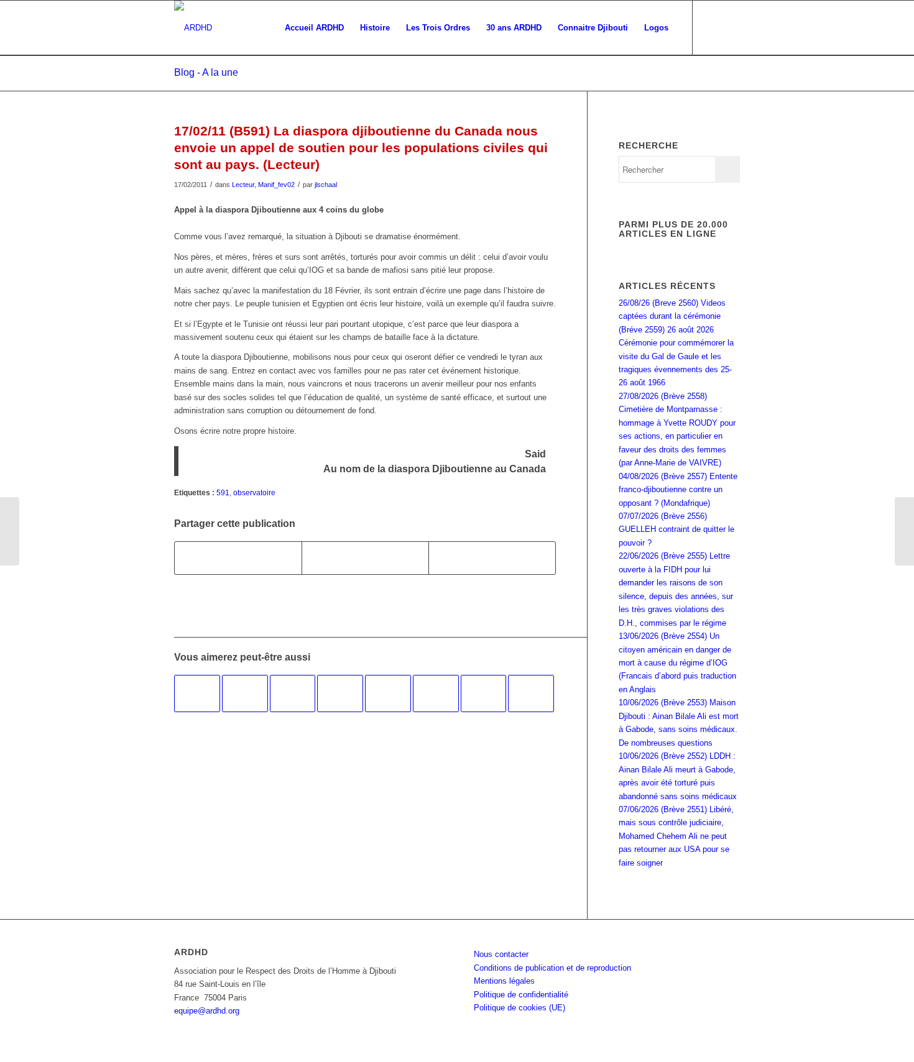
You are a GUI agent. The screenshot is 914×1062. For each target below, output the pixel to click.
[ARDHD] (193, 28)
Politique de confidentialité (521, 994)
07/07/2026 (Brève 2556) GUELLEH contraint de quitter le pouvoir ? (676, 529)
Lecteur (243, 184)
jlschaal (326, 184)
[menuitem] (314, 28)
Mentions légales (504, 981)
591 (222, 492)
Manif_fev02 (276, 184)
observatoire (254, 492)
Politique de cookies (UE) (519, 1007)
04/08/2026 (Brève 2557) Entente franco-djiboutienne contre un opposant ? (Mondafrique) (678, 490)
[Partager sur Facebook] (238, 558)
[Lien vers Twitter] (730, 27)
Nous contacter (501, 954)
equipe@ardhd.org (206, 1010)
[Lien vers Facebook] (712, 27)
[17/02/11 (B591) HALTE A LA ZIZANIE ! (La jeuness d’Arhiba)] (9, 531)
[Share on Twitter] (492, 558)
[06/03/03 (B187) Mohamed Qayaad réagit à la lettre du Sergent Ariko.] (293, 693)
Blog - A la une (206, 72)
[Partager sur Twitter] (365, 558)
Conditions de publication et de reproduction (552, 968)
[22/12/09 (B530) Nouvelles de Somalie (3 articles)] (340, 693)
